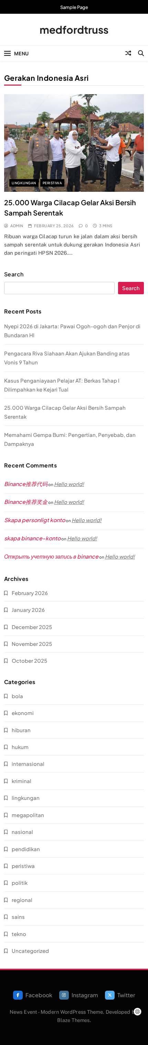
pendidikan (26, 849)
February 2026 (30, 593)
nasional (22, 831)
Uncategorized (30, 950)
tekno (19, 934)
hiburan (21, 730)
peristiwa (52, 183)
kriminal (21, 781)
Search (14, 274)
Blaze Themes (73, 1020)
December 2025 (32, 627)
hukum (20, 747)
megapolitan (28, 815)
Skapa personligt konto (34, 520)
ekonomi (23, 713)
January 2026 (28, 609)
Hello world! (69, 484)
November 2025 (32, 643)
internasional (28, 763)
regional (22, 899)
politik (20, 882)
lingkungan (24, 183)
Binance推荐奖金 (25, 501)
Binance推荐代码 (25, 483)
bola (17, 696)
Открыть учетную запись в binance (51, 556)
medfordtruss (74, 29)
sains (18, 916)
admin (16, 225)
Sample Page (74, 7)
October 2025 (29, 660)
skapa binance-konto (32, 538)
